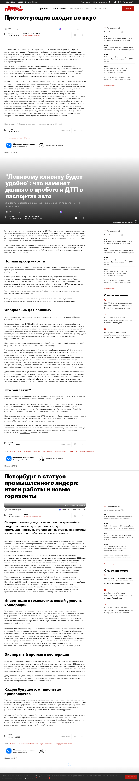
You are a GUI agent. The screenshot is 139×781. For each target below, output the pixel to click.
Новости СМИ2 (10, 152)
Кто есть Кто (100, 9)
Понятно (131, 777)
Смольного (29, 59)
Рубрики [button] (44, 8)
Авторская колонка (16, 138)
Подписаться (86, 2)
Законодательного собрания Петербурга (36, 589)
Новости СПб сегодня (87, 451)
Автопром (27, 451)
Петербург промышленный (63, 744)
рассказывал (25, 433)
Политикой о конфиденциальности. (49, 778)
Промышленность (46, 744)
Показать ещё (109, 86)
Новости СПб (72, 451)
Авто (19, 451)
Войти (128, 9)
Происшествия (47, 451)
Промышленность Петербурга (28, 744)
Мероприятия (76, 9)
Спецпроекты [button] (59, 8)
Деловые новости (60, 451)
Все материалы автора (31, 35)
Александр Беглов (22, 556)
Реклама (89, 9)
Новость (27, 138)
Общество (36, 451)
